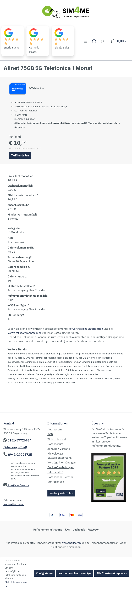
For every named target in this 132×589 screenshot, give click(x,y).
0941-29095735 (19, 455)
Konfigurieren (44, 573)
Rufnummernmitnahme (47, 529)
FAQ (67, 529)
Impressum (54, 429)
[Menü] (86, 41)
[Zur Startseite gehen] (66, 12)
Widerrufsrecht (56, 439)
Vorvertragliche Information (85, 328)
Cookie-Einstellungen (60, 467)
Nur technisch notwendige (74, 573)
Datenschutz (55, 444)
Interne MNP (55, 472)
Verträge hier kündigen (61, 462)
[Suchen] (103, 41)
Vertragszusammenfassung (24, 332)
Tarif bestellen (20, 155)
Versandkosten (71, 542)
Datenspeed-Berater (60, 477)
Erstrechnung (55, 481)
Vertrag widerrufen (61, 493)
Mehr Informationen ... (16, 584)
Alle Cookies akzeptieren (112, 573)
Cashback (79, 529)
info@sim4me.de (18, 485)
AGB (50, 434)
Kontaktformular (13, 504)
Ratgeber (93, 529)
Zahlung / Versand (58, 448)
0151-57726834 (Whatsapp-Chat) (17, 443)
